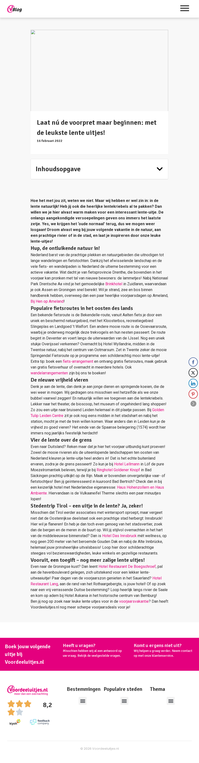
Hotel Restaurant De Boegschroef (127, 566)
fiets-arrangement (78, 361)
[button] (159, 169)
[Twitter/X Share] (193, 372)
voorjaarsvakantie (134, 601)
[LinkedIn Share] (193, 383)
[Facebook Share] (193, 362)
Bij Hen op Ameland (47, 301)
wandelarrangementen (49, 373)
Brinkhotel (113, 284)
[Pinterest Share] (193, 394)
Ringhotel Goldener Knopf (118, 470)
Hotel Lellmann (127, 464)
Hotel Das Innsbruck (119, 535)
